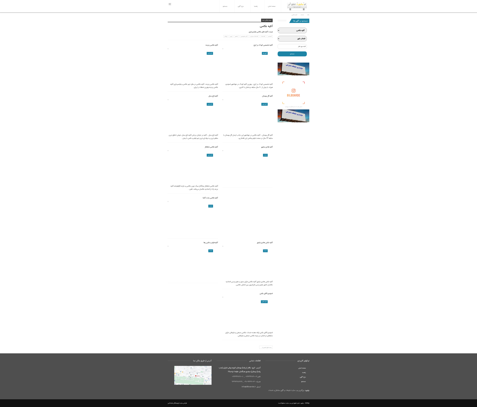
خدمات (265, 155)
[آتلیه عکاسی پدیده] (193, 66)
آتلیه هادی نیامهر (267, 147)
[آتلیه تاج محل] (193, 117)
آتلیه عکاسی (264, 302)
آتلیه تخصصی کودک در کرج (263, 45)
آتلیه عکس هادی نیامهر (265, 242)
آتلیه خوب (270, 36)
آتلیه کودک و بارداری (254, 36)
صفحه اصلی (271, 6)
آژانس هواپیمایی (244, 36)
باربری (231, 36)
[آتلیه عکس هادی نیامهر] (247, 264)
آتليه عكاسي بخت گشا (210, 197)
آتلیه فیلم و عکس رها (211, 242)
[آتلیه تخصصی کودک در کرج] (247, 66)
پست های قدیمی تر (266, 347)
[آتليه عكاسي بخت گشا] (193, 219)
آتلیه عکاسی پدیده (212, 45)
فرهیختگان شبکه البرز (173, 403)
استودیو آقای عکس (266, 293)
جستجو (225, 6)
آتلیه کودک (263, 36)
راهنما (256, 6)
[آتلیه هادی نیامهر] (247, 168)
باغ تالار (226, 36)
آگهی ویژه (265, 53)
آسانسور (236, 36)
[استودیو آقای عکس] (247, 314)
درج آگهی (241, 6)
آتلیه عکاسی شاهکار (211, 147)
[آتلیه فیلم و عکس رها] (193, 264)
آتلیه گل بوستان (267, 96)
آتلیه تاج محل (213, 96)
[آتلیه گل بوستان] (247, 117)
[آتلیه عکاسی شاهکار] (193, 168)
